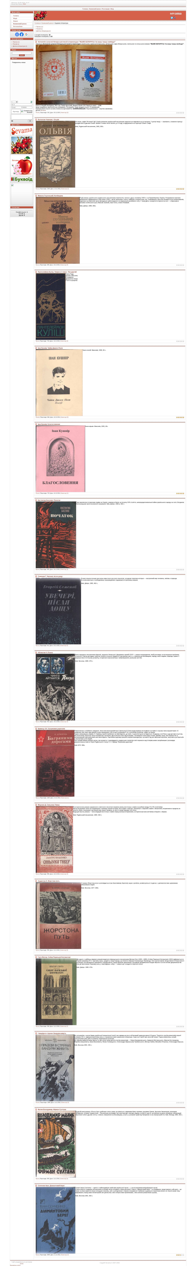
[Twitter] (172, 18)
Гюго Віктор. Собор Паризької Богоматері (54, 957)
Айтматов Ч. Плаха (45, 653)
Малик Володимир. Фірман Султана (52, 1109)
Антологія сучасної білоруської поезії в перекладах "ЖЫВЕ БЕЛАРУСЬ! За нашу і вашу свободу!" (77, 42)
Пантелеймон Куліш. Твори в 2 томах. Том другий (57, 272)
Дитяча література (19, 46)
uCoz (21, 1263)
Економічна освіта (15, 1265)
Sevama (43, 110)
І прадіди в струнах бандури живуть (52, 1033)
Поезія (15, 44)
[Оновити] (31, 101)
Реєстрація (105, 9)
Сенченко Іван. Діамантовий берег (51, 1186)
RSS (24, 4)
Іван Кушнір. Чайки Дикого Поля (50, 348)
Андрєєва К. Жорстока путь (48, 881)
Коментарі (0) (64, 112)
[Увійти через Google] (26, 34)
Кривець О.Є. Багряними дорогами (51, 729)
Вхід (112, 9)
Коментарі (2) (65, 188)
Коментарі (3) (65, 1254)
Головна (85, 9)
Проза (15, 42)
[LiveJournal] (174, 18)
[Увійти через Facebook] (22, 34)
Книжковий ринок (95, 9)
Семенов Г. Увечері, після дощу (50, 576)
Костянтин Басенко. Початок (49, 500)
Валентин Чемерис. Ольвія (48, 120)
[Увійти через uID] (17, 34)
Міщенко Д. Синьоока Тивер (48, 805)
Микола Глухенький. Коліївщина (50, 196)
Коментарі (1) (64, 493)
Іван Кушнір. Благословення (49, 424)
